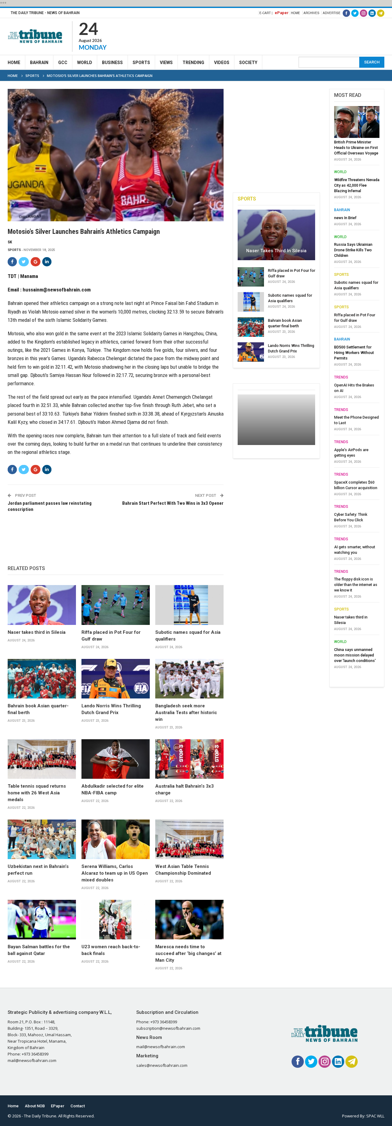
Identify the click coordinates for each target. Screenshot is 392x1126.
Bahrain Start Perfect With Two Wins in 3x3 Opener (173, 503)
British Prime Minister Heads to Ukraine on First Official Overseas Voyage (356, 147)
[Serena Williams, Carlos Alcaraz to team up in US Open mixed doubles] (115, 839)
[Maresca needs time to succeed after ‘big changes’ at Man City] (189, 919)
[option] (356, 389)
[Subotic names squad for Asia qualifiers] (189, 605)
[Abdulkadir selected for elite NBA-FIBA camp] (115, 759)
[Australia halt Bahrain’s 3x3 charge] (189, 759)
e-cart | (266, 13)
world (340, 172)
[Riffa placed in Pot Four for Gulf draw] (115, 605)
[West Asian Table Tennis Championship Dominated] (189, 839)
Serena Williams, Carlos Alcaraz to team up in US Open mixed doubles (114, 873)
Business (112, 62)
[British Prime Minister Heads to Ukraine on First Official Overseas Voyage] (356, 122)
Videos (221, 62)
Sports (141, 62)
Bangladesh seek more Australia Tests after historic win (186, 712)
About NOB (35, 1106)
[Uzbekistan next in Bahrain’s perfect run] (42, 839)
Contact (77, 1106)
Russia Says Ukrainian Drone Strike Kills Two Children (353, 250)
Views (166, 62)
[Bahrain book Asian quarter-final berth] (42, 678)
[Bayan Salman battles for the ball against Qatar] (42, 919)
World (84, 62)
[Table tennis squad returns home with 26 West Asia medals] (42, 759)
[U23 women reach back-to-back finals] (115, 919)
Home (295, 13)
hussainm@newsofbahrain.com (57, 290)
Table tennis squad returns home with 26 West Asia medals (37, 792)
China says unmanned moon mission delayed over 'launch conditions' (355, 655)
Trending (193, 62)
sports (14, 250)
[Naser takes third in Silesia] (42, 605)
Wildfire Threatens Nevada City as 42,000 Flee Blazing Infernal (356, 185)
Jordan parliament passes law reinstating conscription (50, 506)
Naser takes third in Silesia (37, 632)
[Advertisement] (272, 35)
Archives (311, 13)
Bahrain (39, 62)
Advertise (332, 13)
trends (341, 377)
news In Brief (345, 217)
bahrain (342, 210)
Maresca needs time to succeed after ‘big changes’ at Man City (188, 953)
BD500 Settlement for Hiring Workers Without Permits (354, 352)
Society (248, 62)
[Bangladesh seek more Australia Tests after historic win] (189, 678)
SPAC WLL (375, 1116)
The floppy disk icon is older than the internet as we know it (355, 584)
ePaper (281, 12)
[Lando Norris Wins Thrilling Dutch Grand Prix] (115, 678)
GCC (62, 62)
